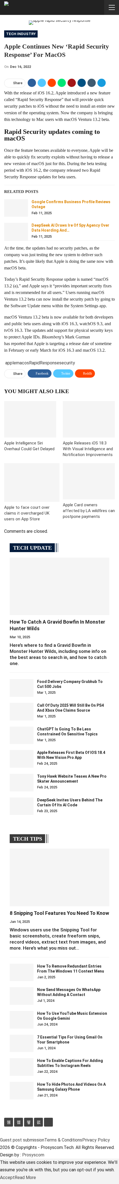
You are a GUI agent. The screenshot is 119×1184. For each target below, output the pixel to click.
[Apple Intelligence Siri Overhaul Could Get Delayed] (30, 419)
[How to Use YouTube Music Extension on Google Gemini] (21, 1020)
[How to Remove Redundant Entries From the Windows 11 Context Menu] (21, 972)
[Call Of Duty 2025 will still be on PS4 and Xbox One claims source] (21, 712)
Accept (7, 1177)
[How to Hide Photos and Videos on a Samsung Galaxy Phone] (21, 1091)
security (67, 362)
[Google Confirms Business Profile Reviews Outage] (16, 208)
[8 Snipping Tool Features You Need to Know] (59, 877)
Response (49, 362)
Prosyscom (33, 1154)
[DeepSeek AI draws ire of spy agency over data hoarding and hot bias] (16, 231)
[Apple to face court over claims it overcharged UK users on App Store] (32, 482)
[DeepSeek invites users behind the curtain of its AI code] (21, 806)
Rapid (34, 362)
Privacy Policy (96, 1140)
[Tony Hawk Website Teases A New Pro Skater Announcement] (21, 782)
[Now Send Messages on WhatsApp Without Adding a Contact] (21, 996)
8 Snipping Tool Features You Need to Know (59, 913)
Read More (25, 1177)
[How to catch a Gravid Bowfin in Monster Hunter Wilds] (59, 586)
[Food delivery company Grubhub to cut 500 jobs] (21, 688)
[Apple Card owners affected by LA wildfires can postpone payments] (89, 481)
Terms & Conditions (63, 1140)
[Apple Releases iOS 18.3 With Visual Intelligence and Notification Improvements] (89, 419)
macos (22, 362)
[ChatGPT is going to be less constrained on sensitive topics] (21, 735)
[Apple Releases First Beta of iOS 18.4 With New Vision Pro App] (21, 759)
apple (10, 362)
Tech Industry (21, 34)
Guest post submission (22, 1140)
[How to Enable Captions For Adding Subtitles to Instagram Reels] (21, 1067)
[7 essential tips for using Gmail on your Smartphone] (21, 1043)
